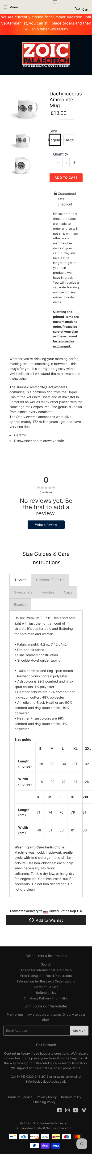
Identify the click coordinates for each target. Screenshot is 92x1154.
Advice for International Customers (46, 970)
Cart (84, 9)
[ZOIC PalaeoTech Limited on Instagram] (67, 1111)
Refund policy (46, 992)
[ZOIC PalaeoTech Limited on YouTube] (75, 1111)
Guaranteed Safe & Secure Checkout (44, 1128)
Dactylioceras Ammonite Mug (66, 99)
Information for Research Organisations (46, 981)
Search (46, 964)
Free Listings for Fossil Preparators (46, 976)
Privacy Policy (47, 1097)
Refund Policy (71, 1097)
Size (53, 131)
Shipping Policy (44, 1102)
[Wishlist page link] (55, 2)
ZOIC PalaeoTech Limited (50, 1123)
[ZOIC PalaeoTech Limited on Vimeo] (83, 1111)
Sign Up (79, 1031)
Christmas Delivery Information (46, 998)
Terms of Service (46, 987)
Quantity (60, 154)
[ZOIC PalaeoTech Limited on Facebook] (59, 1111)
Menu (13, 7)
